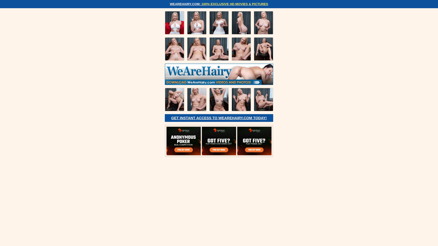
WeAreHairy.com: (219, 4)
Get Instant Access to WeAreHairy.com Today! (219, 118)
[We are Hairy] (219, 74)
